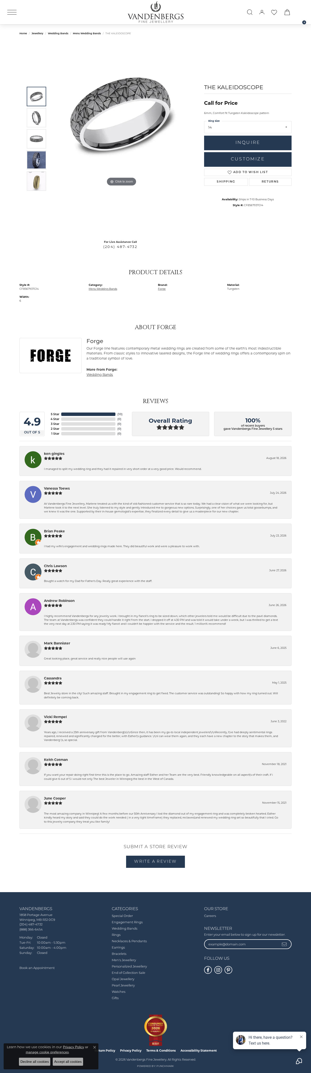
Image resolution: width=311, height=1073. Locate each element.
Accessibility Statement (199, 1050)
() (119, 414)
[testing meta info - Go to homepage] (155, 12)
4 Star (55, 419)
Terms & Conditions (161, 1050)
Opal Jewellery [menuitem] (123, 979)
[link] (301, 12)
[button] (250, 12)
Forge (162, 288)
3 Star (55, 424)
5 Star (55, 414)
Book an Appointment (37, 968)
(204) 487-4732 (120, 247)
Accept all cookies (68, 1062)
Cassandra (52, 678)
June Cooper (55, 798)
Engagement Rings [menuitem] (127, 922)
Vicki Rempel (55, 717)
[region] (121, 139)
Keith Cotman (56, 760)
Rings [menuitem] (116, 935)
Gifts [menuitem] (115, 998)
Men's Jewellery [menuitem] (124, 960)
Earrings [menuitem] (118, 947)
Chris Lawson (55, 566)
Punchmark (165, 1066)
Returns (270, 181)
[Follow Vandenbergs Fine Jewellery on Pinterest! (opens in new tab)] (228, 970)
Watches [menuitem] (118, 992)
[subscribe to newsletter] (284, 944)
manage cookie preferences (47, 1052)
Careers (210, 916)
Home (23, 33)
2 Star (55, 429)
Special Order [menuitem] (122, 916)
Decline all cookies (34, 1062)
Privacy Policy (130, 1050)
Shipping (226, 181)
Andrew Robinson (59, 601)
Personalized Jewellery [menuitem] (129, 966)
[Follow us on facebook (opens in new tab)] (208, 970)
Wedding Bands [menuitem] (124, 928)
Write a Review (155, 862)
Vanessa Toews (57, 488)
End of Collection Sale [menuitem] (128, 973)
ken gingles (54, 454)
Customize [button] (248, 159)
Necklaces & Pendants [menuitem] (129, 941)
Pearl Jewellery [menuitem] (123, 985)
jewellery (37, 33)
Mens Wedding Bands (87, 33)
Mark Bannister (57, 643)
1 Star (55, 433)
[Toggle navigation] (12, 12)
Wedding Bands (58, 33)
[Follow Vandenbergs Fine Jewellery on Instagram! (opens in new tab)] (218, 970)
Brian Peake (54, 531)
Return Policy (105, 1050)
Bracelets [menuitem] (119, 954)
